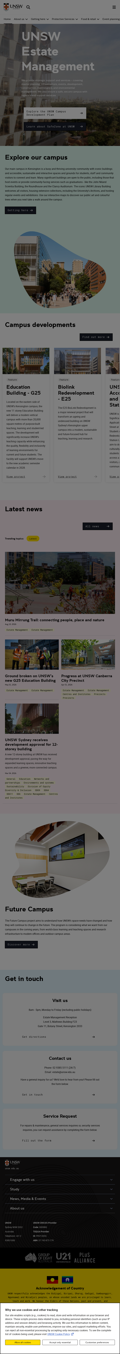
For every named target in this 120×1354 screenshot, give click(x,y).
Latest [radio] (33, 538)
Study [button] (14, 1189)
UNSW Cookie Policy (61, 1334)
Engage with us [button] (22, 1180)
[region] (60, 1328)
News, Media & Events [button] (28, 1199)
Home (7, 19)
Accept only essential (60, 1342)
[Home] (13, 7)
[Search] (28, 7)
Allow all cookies (23, 1342)
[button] (55, 113)
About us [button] (17, 1208)
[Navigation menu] (114, 7)
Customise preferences (97, 1342)
